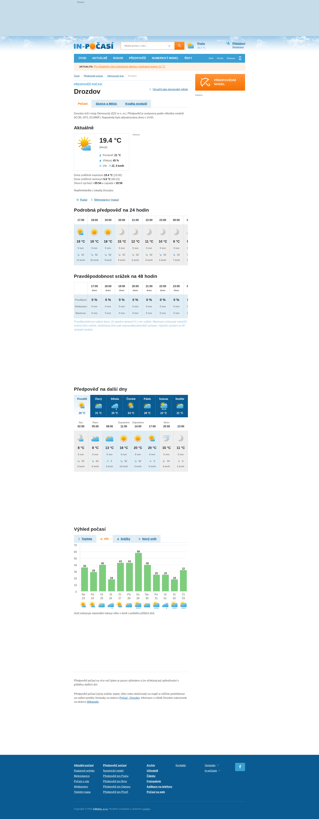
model (165, 58)
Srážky (125, 539)
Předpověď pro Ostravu (116, 786)
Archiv (220, 58)
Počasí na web (156, 792)
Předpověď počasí (93, 75)
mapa (114, 199)
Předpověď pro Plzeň (115, 792)
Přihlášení (238, 43)
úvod (82, 58)
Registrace (238, 47)
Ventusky (210, 765)
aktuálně (99, 58)
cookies (146, 809)
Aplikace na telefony (159, 786)
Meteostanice (102, 199)
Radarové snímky (84, 770)
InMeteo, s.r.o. (100, 809)
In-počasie (211, 770)
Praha (201, 43)
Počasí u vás (81, 781)
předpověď (137, 58)
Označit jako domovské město (170, 89)
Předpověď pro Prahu (115, 776)
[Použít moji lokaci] (169, 46)
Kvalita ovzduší (136, 103)
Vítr (106, 539)
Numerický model (113, 770)
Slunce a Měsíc (106, 103)
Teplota (87, 539)
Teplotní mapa (82, 792)
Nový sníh (149, 539)
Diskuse (231, 58)
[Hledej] (179, 46)
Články (151, 776)
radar (118, 58)
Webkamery (81, 786)
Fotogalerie (154, 781)
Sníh (211, 58)
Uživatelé (152, 770)
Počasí (83, 103)
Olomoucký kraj (115, 75)
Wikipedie (93, 701)
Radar (83, 199)
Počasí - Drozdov (129, 697)
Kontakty (181, 765)
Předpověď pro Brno (115, 781)
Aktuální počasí (84, 765)
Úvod (76, 75)
